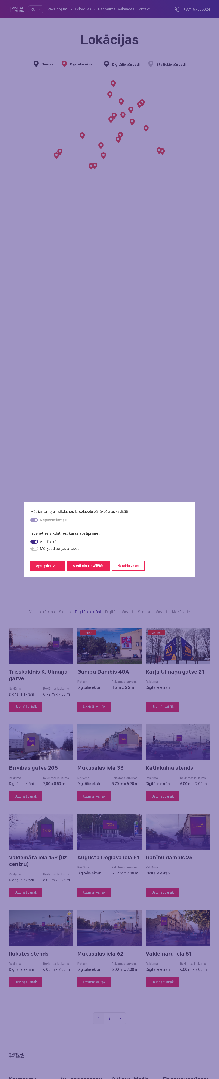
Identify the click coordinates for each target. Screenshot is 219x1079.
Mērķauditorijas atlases (60, 548)
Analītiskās (49, 541)
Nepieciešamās (53, 520)
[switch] (34, 542)
